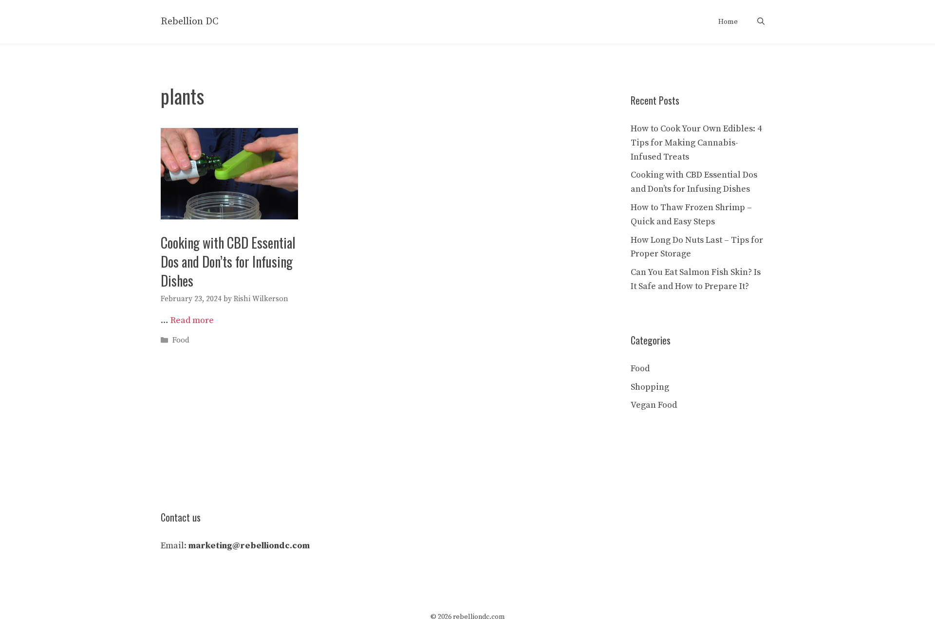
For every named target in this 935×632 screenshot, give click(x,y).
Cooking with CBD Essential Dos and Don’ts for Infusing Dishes (228, 261)
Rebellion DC (190, 22)
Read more (192, 320)
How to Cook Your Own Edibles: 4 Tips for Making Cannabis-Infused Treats (696, 143)
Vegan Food (654, 405)
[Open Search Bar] (761, 22)
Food (180, 340)
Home (728, 21)
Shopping (650, 387)
